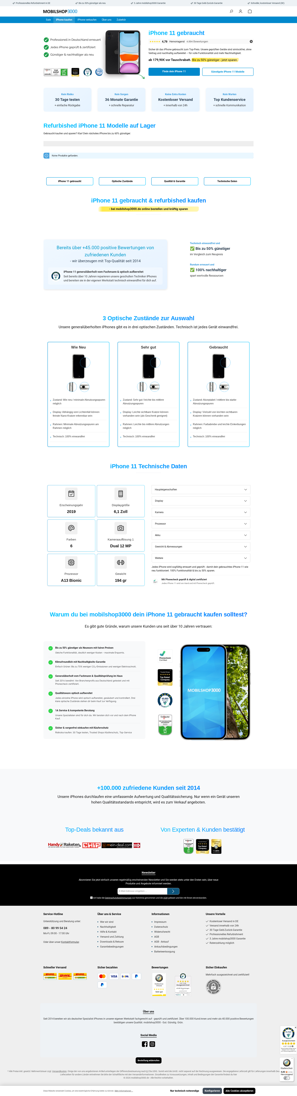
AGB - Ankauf (161, 941)
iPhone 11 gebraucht (69, 181)
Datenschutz (161, 926)
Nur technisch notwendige (184, 1090)
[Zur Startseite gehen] (60, 11)
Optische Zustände (122, 181)
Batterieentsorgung (164, 951)
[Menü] (292, 1059)
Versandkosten (59, 1071)
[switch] (287, 1078)
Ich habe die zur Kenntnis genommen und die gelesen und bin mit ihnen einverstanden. (150, 898)
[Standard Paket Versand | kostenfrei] (50, 976)
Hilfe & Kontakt (108, 931)
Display (159, 500)
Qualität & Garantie (174, 181)
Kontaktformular (70, 942)
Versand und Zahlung (112, 936)
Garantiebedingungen (112, 946)
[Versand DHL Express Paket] (65, 976)
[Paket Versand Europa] (80, 976)
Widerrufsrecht (162, 931)
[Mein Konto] (240, 11)
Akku (157, 535)
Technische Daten (227, 181)
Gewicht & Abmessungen (168, 546)
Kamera (159, 512)
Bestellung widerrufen (148, 1060)
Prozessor (160, 523)
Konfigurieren (212, 1090)
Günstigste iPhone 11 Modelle (227, 71)
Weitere (159, 558)
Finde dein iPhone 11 (174, 71)
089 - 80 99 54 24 (55, 928)
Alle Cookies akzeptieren (239, 1090)
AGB (165, 898)
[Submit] (173, 891)
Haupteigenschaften (166, 489)
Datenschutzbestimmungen (118, 898)
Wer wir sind (106, 921)
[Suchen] (231, 11)
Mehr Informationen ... (124, 1091)
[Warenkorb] (250, 11)
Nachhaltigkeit (108, 926)
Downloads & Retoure (112, 941)
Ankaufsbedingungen (166, 946)
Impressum (160, 921)
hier (235, 1074)
